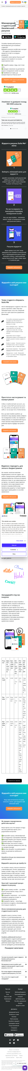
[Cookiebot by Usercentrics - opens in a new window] (20, 516)
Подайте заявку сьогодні (9, 941)
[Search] (23, 2)
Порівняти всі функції (14, 780)
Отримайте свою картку (9, 362)
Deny (14, 554)
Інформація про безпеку (11, 1055)
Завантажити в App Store (9, 1034)
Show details (19, 540)
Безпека (14, 1016)
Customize (13, 549)
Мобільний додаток (20, 992)
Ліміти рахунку (14, 1019)
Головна (3, 6)
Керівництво (7, 999)
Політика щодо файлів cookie (14, 1053)
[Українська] (25, 2)
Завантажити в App (6, 37)
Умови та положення (14, 1049)
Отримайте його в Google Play (19, 1034)
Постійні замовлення (20, 1001)
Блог (7, 994)
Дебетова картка (20, 999)
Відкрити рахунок (15, 2)
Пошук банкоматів (14, 1025)
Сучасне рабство (10, 1057)
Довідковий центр (14, 1012)
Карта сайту (19, 1057)
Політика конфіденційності (14, 1051)
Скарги (21, 1055)
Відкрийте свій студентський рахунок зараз (14, 80)
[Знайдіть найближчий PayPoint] (11, 937)
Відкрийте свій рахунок (14, 267)
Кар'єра (8, 1001)
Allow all (14, 545)
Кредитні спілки (20, 1005)
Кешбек (20, 1003)
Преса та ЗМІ (7, 996)
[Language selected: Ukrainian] (25, 2)
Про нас (8, 992)
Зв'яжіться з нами (14, 1014)
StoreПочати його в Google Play (20, 37)
